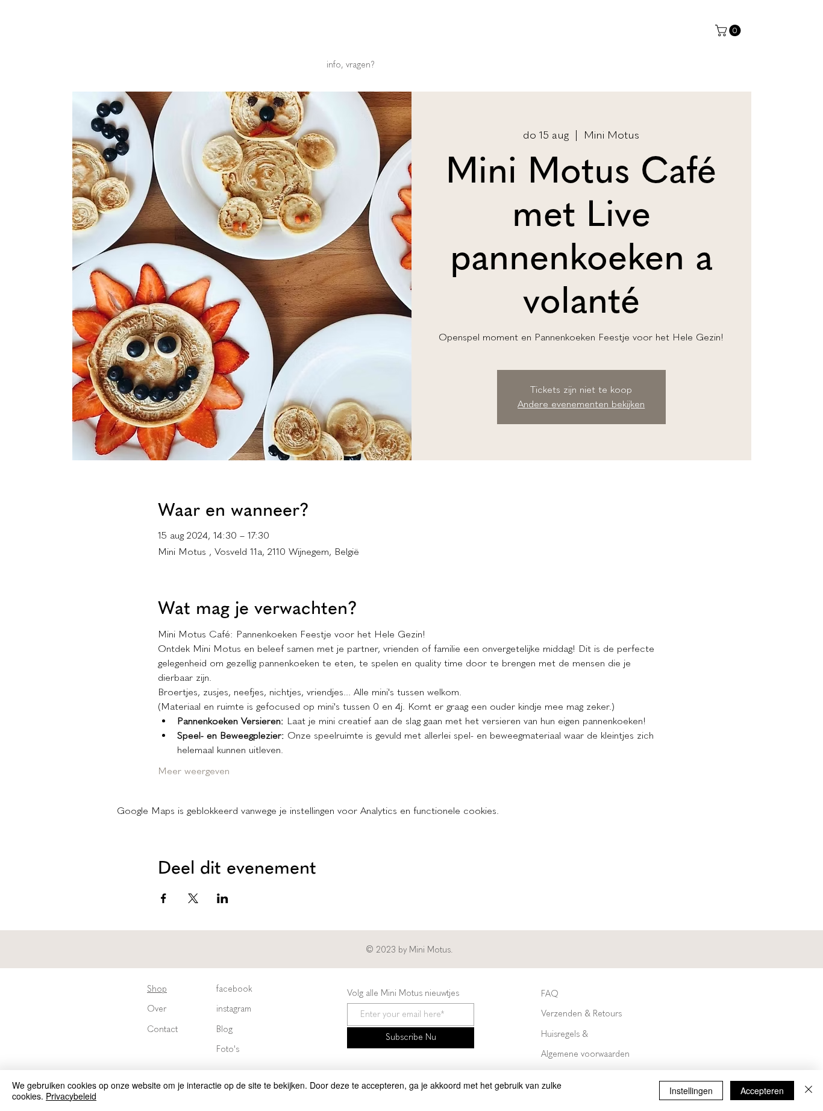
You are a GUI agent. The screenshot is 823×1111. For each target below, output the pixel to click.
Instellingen (691, 1090)
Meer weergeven (194, 771)
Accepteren (762, 1090)
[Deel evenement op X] (193, 898)
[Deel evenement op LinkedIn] (222, 898)
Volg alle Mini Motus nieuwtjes (403, 993)
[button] (729, 30)
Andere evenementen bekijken (581, 404)
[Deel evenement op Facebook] (163, 898)
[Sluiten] (808, 1090)
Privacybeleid (71, 1096)
